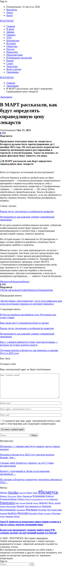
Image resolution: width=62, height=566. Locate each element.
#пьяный (3, 513)
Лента (9, 12)
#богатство (12, 496)
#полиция (21, 510)
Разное (10, 60)
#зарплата (7, 503)
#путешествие (54, 510)
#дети (27, 499)
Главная (10, 26)
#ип (17, 503)
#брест (19, 496)
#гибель (50, 496)
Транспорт (12, 66)
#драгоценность (36, 499)
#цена (26, 281)
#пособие (42, 510)
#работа (12, 513)
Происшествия (14, 55)
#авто (29, 492)
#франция (9, 517)
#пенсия (46, 506)
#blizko (3, 492)
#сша (40, 513)
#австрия (22, 493)
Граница (10, 34)
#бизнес (3, 496)
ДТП (9, 37)
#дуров (46, 499)
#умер (2, 516)
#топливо (56, 513)
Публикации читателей (19, 57)
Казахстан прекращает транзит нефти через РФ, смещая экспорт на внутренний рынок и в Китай (28, 531)
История (11, 43)
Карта (9, 15)
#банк (35, 493)
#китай (29, 503)
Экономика (12, 72)
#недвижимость (33, 506)
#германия (39, 496)
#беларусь (5, 281)
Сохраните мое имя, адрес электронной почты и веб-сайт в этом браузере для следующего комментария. (30, 422)
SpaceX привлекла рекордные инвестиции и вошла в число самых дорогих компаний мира (30, 523)
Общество (11, 46)
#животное (53, 499)
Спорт (9, 63)
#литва (2, 506)
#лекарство (17, 281)
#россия (22, 513)
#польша (31, 509)
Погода (10, 49)
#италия (22, 503)
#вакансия (27, 496)
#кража (35, 503)
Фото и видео (13, 69)
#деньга (20, 499)
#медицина (11, 506)
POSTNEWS (7, 20)
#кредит (43, 503)
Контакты (11, 9)
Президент (12, 52)
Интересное (12, 40)
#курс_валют (54, 503)
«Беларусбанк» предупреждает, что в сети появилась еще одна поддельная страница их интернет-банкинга (31, 302)
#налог (20, 506)
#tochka (13, 492)
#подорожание (8, 509)
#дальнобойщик (8, 499)
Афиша (10, 32)
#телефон (47, 513)
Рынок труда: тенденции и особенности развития (27, 211)
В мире (10, 29)
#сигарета (33, 513)
